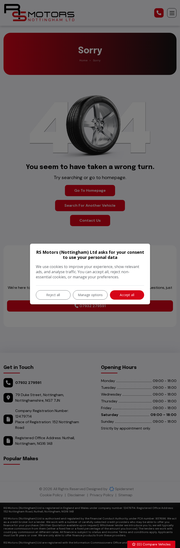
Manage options (90, 295)
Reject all (53, 295)
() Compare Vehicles (153, 544)
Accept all (127, 295)
